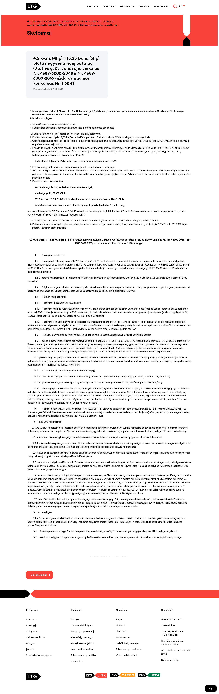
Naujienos (127, 6)
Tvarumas (109, 6)
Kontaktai (161, 6)
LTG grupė (32, 609)
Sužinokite (77, 609)
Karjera (143, 6)
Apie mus (92, 6)
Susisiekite (167, 609)
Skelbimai (36, 21)
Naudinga (121, 609)
